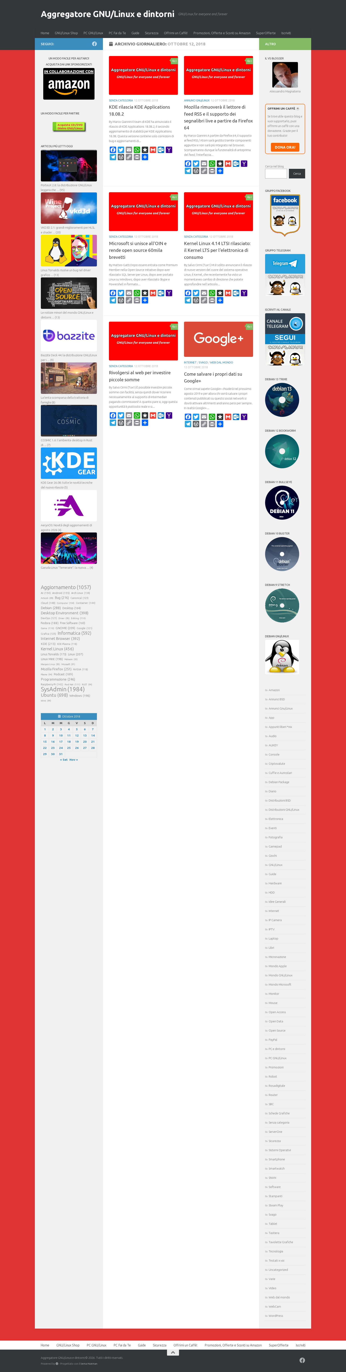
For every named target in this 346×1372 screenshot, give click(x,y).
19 (77, 741)
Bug (62, 597)
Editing (78, 618)
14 (93, 735)
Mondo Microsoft (280, 984)
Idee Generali (277, 901)
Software (275, 1187)
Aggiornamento (66, 587)
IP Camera (275, 920)
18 (69, 741)
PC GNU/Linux (93, 33)
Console (274, 754)
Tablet (273, 1223)
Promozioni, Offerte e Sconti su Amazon (221, 33)
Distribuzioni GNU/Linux (284, 809)
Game (47, 628)
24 (61, 748)
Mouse (273, 1003)
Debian (51, 608)
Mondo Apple (278, 966)
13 (85, 735)
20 (85, 741)
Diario (272, 791)
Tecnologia (276, 1251)
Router (273, 1095)
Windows (79, 695)
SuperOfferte (266, 33)
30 (53, 754)
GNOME (65, 628)
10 (61, 735)
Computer (65, 603)
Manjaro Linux (50, 664)
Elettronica (276, 819)
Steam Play (276, 1205)
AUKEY (273, 745)
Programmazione (58, 679)
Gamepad (275, 846)
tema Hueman (89, 1363)
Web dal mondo (221, 362)
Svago (203, 362)
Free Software (72, 623)
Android (61, 592)
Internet (190, 362)
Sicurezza (151, 33)
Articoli (47, 598)
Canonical (79, 597)
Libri (271, 947)
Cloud (48, 602)
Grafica (48, 633)
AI (46, 592)
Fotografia (276, 837)
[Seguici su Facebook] (94, 43)
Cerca (297, 173)
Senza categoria (121, 100)
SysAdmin (63, 689)
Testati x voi (276, 1260)
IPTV (272, 929)
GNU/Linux (275, 865)
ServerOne (275, 1131)
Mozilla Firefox (56, 669)
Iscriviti (286, 33)
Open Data (276, 1021)
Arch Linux (80, 592)
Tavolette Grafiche (281, 1242)
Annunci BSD (277, 699)
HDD (272, 892)
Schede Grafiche (279, 1113)
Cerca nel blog (274, 166)
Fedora (49, 623)
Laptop (273, 938)
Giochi (273, 855)
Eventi (273, 828)
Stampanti (275, 1196)
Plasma (46, 674)
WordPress (276, 1315)
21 (93, 741)
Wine (46, 701)
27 (85, 748)
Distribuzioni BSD (280, 800)
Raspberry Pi (52, 684)
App (271, 717)
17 (61, 741)
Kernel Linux (57, 648)
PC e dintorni (277, 1049)
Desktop (71, 608)
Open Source (277, 1030)
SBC (271, 1104)
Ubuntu (54, 695)
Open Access (277, 1012)
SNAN (272, 1177)
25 (69, 748)
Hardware (275, 883)
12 (77, 735)
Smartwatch (277, 1168)
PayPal (273, 1039)
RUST (87, 684)
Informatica (74, 633)
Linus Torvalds (53, 654)
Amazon (274, 690)
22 (45, 748)
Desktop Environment (65, 613)
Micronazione (277, 957)
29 (45, 754)
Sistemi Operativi (280, 1150)
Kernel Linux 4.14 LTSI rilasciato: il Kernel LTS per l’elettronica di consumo (217, 250)
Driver (63, 618)
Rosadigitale (277, 1085)
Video (272, 1288)
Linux (75, 654)
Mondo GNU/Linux (280, 975)
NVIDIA (80, 669)
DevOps (49, 618)
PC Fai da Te (117, 33)
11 (69, 735)
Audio (273, 736)
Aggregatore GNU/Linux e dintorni (107, 14)
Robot (273, 1076)
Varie (272, 1279)
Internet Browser (60, 638)
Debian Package (279, 782)
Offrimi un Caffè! (176, 33)
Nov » (73, 759)
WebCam (275, 1306)
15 (45, 741)
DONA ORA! (285, 147)
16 (53, 741)
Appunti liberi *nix (280, 727)
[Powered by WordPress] (57, 1363)
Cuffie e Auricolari (280, 773)
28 (93, 748)
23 (53, 748)
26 (77, 748)
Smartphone (277, 1159)
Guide (135, 33)
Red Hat (72, 684)
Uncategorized (278, 1269)
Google (84, 628)
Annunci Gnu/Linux (197, 100)
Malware (71, 659)
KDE (48, 643)
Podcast (63, 674)
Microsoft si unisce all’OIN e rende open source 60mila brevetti (138, 250)
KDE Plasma (67, 644)
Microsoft (68, 664)
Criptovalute (277, 763)
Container (85, 602)
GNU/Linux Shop (66, 33)
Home (45, 33)
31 (61, 754)
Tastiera (274, 1233)
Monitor (274, 993)
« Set (64, 759)
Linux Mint (52, 659)
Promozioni (276, 1067)
